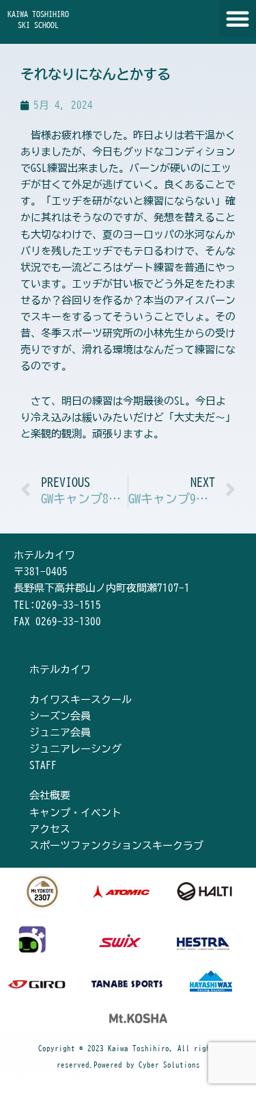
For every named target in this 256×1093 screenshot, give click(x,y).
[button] (237, 18)
